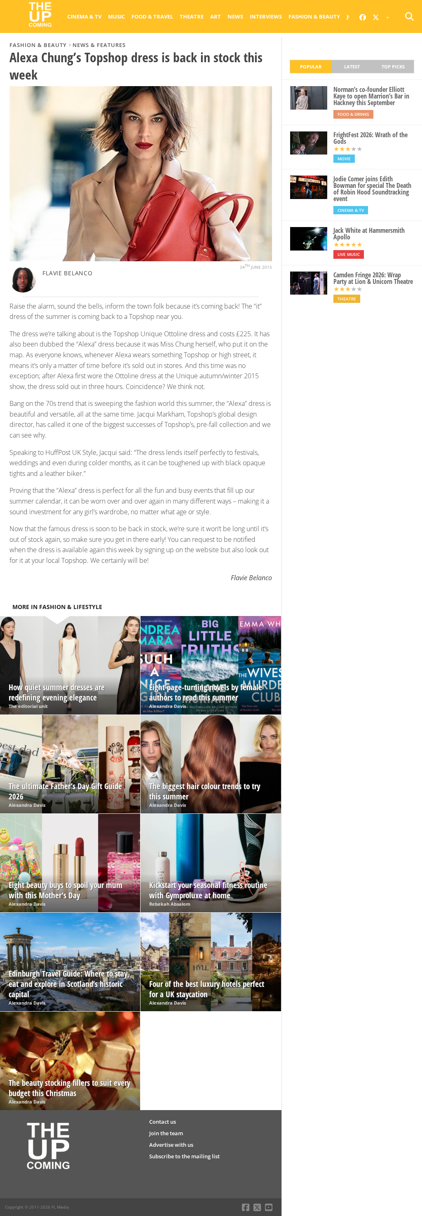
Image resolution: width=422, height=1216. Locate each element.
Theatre (192, 16)
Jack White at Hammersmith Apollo (369, 233)
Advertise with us (171, 1144)
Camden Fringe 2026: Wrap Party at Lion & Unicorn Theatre (373, 278)
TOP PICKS (393, 66)
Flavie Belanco (67, 273)
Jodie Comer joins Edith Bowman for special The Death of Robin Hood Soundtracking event (372, 189)
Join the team (166, 1133)
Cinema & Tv (84, 16)
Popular (310, 66)
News (235, 16)
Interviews (266, 16)
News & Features (99, 45)
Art (215, 16)
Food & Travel (152, 16)
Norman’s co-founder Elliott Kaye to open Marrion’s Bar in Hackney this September (371, 96)
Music (116, 16)
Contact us (162, 1121)
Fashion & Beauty (314, 16)
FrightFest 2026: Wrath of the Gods (370, 138)
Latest (352, 66)
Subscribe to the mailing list (184, 1156)
